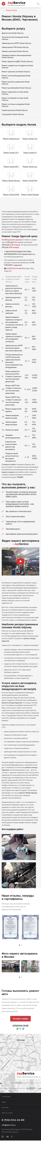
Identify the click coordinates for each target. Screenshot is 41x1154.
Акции (4, 1102)
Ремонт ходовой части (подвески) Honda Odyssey (17, 66)
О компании (6, 1096)
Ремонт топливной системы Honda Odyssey (15, 99)
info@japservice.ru (9, 1125)
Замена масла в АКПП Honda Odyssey (16, 43)
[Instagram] (3, 1136)
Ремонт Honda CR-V (11, 152)
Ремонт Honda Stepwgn (30, 194)
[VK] (7, 1136)
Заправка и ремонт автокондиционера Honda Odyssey (16, 56)
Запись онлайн (7, 1113)
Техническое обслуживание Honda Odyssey (15, 38)
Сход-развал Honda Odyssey (13, 114)
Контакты (5, 1107)
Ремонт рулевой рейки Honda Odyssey (16, 88)
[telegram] (23, 1028)
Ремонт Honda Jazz (30, 166)
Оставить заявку (20, 1019)
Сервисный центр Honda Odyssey (15, 110)
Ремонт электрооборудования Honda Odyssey (16, 77)
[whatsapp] (17, 1028)
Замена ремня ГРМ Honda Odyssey (15, 47)
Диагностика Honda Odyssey (13, 33)
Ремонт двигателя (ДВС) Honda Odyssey (17, 61)
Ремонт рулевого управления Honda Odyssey (16, 83)
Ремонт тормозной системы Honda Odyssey (15, 93)
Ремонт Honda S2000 (11, 194)
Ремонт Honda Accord (11, 139)
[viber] (20, 1028)
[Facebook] (11, 1136)
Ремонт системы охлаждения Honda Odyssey (16, 105)
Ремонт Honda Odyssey (11, 180)
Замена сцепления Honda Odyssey (15, 51)
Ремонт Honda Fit (30, 152)
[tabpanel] (10, 927)
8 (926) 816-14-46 (13, 268)
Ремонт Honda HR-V (11, 166)
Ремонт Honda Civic (29, 139)
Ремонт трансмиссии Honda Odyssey (16, 71)
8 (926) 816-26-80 (20, 1025)
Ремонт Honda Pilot (30, 180)
